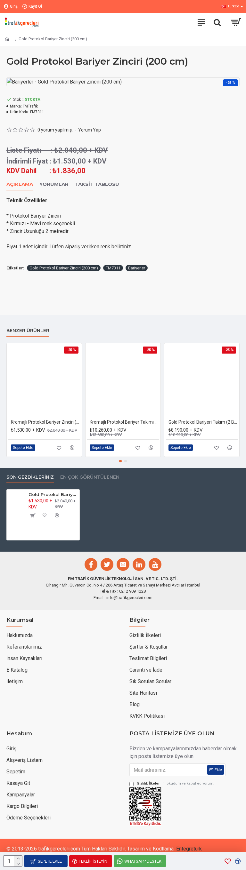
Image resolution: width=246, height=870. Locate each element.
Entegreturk (189, 849)
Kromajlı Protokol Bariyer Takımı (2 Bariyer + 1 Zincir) (124, 422)
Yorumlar (54, 184)
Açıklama (19, 184)
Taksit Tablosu (97, 184)
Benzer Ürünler (27, 330)
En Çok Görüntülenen (89, 477)
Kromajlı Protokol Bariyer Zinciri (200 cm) (45, 422)
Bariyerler (136, 268)
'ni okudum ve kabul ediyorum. (175, 783)
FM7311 (113, 268)
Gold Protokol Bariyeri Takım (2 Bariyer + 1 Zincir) (203, 422)
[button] (120, 461)
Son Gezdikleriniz (30, 477)
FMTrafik (30, 106)
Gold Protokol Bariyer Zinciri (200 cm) (63, 268)
